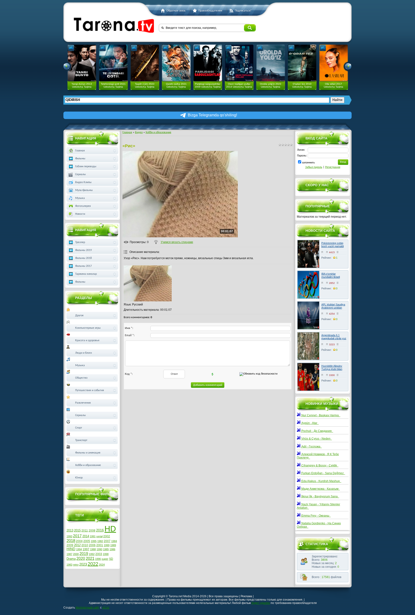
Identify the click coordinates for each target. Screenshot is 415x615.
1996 (98, 558)
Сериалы (80, 174)
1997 (86, 549)
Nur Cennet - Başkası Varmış (320, 415)
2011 (84, 530)
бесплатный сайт (87, 607)
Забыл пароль (313, 167)
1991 (93, 536)
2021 (90, 558)
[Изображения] (148, 283)
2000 (76, 554)
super (105, 558)
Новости (80, 214)
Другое (79, 315)
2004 (79, 541)
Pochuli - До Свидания (317, 431)
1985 (106, 549)
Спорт (78, 427)
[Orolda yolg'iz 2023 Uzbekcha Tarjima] (270, 62)
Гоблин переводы (85, 166)
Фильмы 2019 (83, 250)
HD (110, 528)
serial (99, 536)
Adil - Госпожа (311, 446)
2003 (98, 554)
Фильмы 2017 (83, 266)
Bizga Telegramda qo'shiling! (212, 115)
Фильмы (80, 158)
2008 (92, 530)
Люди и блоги (83, 353)
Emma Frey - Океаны (316, 515)
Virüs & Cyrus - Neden (316, 438)
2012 (77, 545)
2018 (71, 540)
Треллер (80, 242)
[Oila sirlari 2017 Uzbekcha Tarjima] (333, 62)
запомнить (308, 162)
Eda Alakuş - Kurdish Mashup (321, 481)
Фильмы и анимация (87, 452)
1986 (112, 549)
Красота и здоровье (87, 340)
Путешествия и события (89, 390)
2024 (102, 564)
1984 (114, 541)
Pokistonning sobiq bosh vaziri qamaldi (332, 245)
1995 (94, 541)
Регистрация (332, 167)
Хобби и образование (158, 132)
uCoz (105, 607)
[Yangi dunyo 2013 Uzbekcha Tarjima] (81, 62)
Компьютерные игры (88, 328)
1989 (113, 545)
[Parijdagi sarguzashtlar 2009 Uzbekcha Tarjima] (207, 62)
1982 (100, 541)
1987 (69, 554)
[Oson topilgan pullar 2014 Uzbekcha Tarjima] (239, 62)
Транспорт (81, 440)
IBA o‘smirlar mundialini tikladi (330, 275)
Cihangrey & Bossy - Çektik (319, 465)
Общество (81, 377)
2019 (83, 554)
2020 (80, 558)
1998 (106, 554)
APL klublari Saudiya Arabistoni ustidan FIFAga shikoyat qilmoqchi (333, 309)
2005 (86, 541)
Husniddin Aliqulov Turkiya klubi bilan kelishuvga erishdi (331, 369)
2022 (93, 564)
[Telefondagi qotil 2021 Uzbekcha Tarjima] (113, 62)
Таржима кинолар (86, 274)
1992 (92, 554)
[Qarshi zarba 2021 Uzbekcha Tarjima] (176, 62)
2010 (84, 545)
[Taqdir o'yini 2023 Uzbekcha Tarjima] (144, 62)
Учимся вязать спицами (177, 242)
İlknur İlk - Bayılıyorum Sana (320, 496)
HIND (71, 549)
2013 (70, 530)
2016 (100, 530)
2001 (99, 545)
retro (76, 564)
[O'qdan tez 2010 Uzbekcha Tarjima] (302, 62)
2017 (77, 536)
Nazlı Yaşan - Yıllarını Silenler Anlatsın (318, 506)
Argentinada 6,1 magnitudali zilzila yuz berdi (333, 338)
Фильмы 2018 (83, 258)
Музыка (80, 198)
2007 (107, 541)
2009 (70, 545)
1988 (93, 549)
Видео (139, 132)
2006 (92, 545)
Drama (71, 559)
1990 (99, 549)
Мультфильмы (84, 190)
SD (111, 559)
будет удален (260, 603)
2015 (77, 530)
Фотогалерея (83, 206)
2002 (106, 536)
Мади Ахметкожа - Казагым (320, 488)
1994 (79, 549)
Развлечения (83, 402)
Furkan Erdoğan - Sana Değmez (323, 473)
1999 (107, 545)
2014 (85, 536)
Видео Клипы (83, 182)
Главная (127, 132)
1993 (69, 536)
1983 (69, 564)
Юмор (79, 477)
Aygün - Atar (310, 423)
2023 (83, 564)
